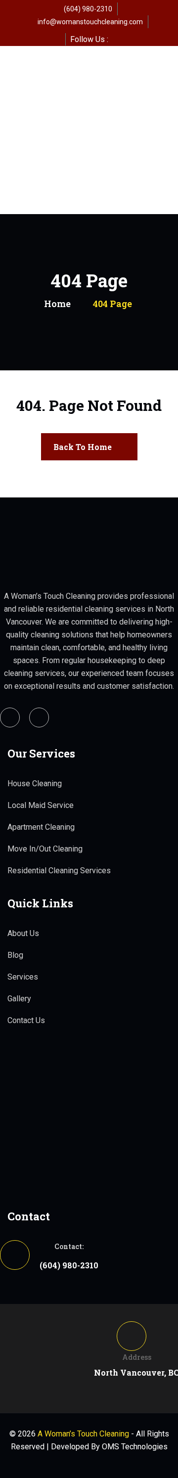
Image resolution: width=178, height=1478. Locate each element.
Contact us (26, 1020)
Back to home (82, 447)
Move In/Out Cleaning (45, 848)
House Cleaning (34, 783)
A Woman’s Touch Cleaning (83, 1433)
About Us (23, 933)
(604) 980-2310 (88, 9)
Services (22, 977)
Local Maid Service (40, 805)
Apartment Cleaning (41, 827)
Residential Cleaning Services (59, 870)
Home (57, 304)
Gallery (19, 998)
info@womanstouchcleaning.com (90, 22)
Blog (15, 955)
